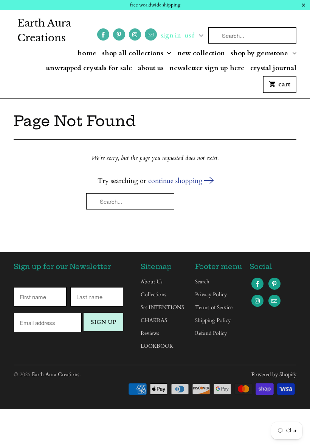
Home (87, 53)
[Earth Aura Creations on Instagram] (135, 34)
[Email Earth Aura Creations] (151, 34)
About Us (151, 68)
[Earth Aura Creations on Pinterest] (119, 34)
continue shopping (176, 181)
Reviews (150, 333)
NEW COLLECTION (201, 53)
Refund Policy (211, 333)
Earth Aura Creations (44, 30)
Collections (153, 294)
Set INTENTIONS (162, 307)
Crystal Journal (273, 68)
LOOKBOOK (157, 346)
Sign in (171, 35)
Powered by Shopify (273, 374)
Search (202, 281)
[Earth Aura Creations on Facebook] (103, 34)
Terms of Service (213, 307)
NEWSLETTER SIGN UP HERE (207, 68)
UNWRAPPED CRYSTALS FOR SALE (89, 68)
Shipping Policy (213, 320)
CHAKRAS (154, 320)
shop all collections (133, 53)
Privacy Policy (211, 294)
